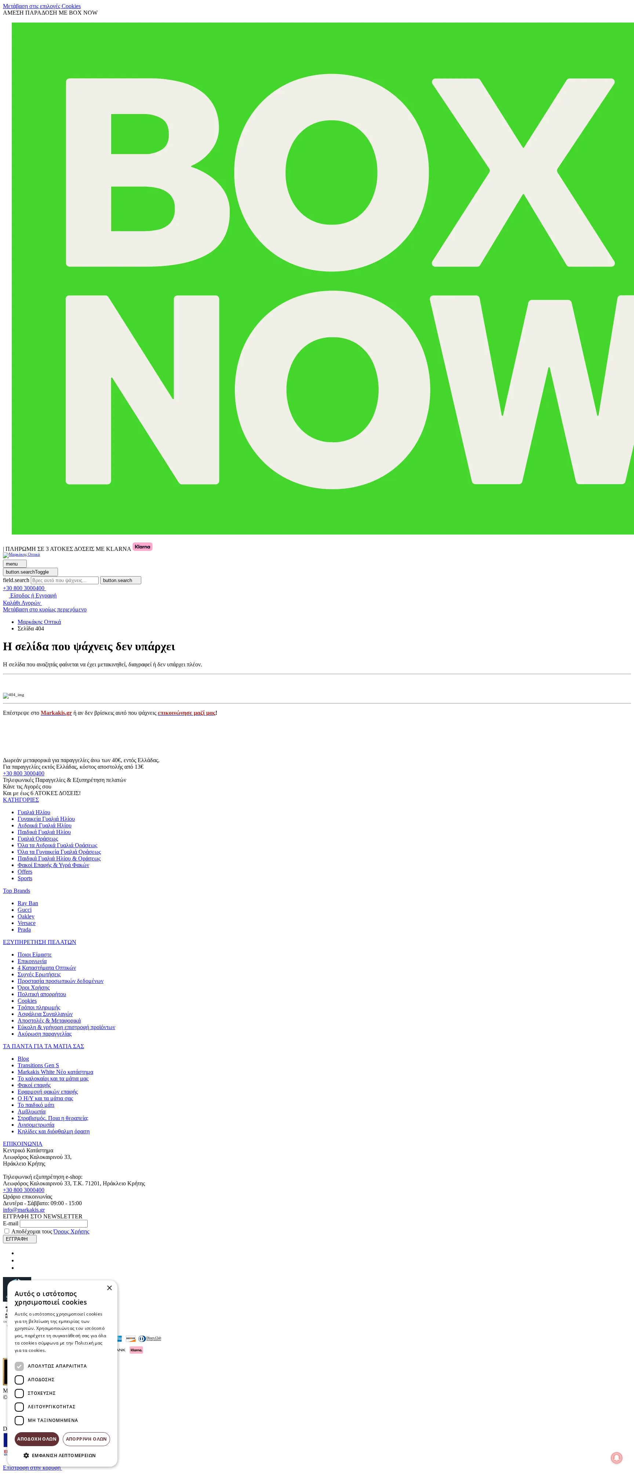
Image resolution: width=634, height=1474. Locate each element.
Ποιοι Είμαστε (35, 954)
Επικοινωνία (32, 961)
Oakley (26, 916)
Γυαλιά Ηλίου (34, 812)
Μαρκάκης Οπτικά (39, 622)
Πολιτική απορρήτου (42, 994)
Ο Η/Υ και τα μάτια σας (45, 1098)
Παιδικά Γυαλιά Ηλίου (44, 832)
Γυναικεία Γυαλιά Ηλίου (46, 819)
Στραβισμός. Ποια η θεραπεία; (53, 1118)
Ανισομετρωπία (36, 1125)
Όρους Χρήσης (71, 1231)
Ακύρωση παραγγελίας (45, 1034)
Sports (25, 878)
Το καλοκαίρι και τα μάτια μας (53, 1078)
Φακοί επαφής (34, 1085)
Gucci (25, 910)
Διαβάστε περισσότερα (71, 1350)
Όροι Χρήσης (34, 987)
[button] (21, 800)
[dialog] (62, 1373)
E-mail (10, 1223)
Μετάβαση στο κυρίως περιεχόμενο (45, 609)
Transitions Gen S (38, 1065)
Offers (25, 871)
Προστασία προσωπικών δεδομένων (60, 981)
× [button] (109, 1288)
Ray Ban (28, 903)
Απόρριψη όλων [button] (86, 1439)
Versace (27, 923)
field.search (16, 580)
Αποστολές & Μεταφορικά (49, 1020)
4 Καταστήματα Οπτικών (47, 968)
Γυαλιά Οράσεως (38, 838)
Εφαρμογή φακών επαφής (48, 1092)
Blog (23, 1059)
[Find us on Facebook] (20, 1253)
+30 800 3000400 (23, 773)
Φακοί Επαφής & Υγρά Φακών (53, 865)
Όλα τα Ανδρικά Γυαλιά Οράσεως (57, 845)
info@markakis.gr (24, 1210)
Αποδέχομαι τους (50, 1231)
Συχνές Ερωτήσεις (39, 974)
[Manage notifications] (617, 1458)
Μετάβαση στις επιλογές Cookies (42, 6)
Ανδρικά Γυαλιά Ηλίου (45, 825)
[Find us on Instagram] (20, 1260)
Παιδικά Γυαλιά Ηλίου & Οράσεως (59, 858)
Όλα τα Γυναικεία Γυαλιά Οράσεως (59, 852)
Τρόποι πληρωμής (39, 1007)
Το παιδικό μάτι (36, 1105)
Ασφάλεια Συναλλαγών (45, 1014)
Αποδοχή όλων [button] (37, 1439)
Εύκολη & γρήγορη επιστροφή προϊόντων (66, 1027)
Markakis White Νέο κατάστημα (55, 1072)
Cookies (27, 1001)
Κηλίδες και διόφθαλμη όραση (54, 1131)
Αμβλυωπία (31, 1111)
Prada (24, 929)
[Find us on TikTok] (20, 1268)
